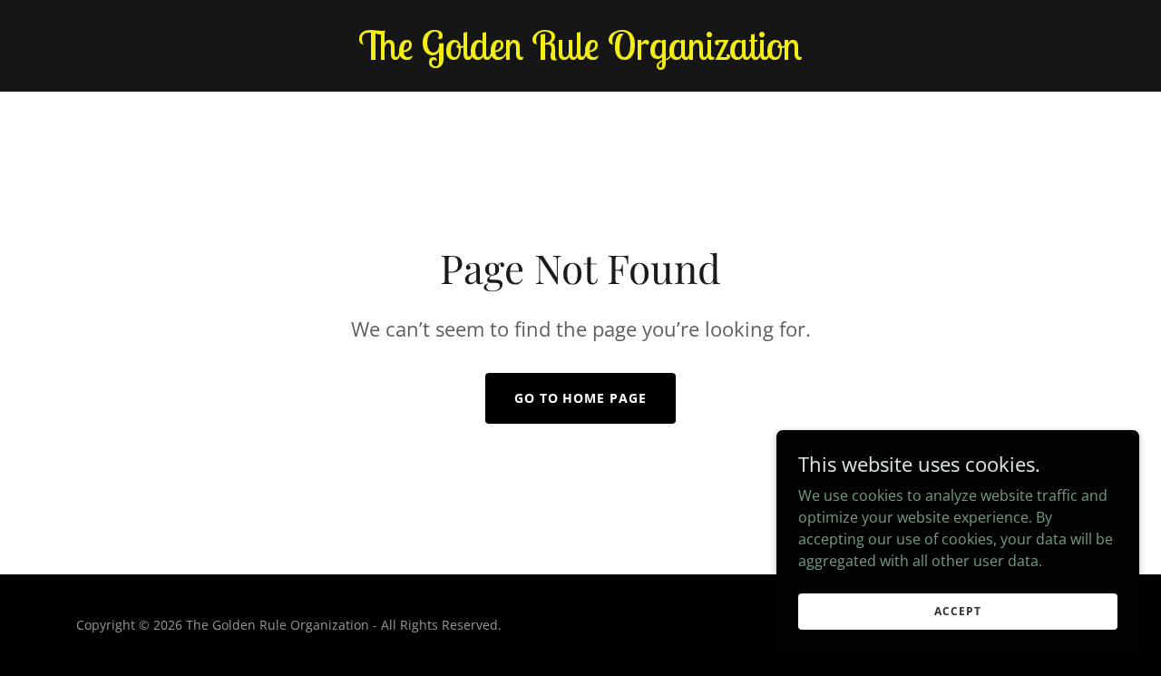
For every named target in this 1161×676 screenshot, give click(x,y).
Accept (957, 611)
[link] (580, 54)
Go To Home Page (581, 398)
